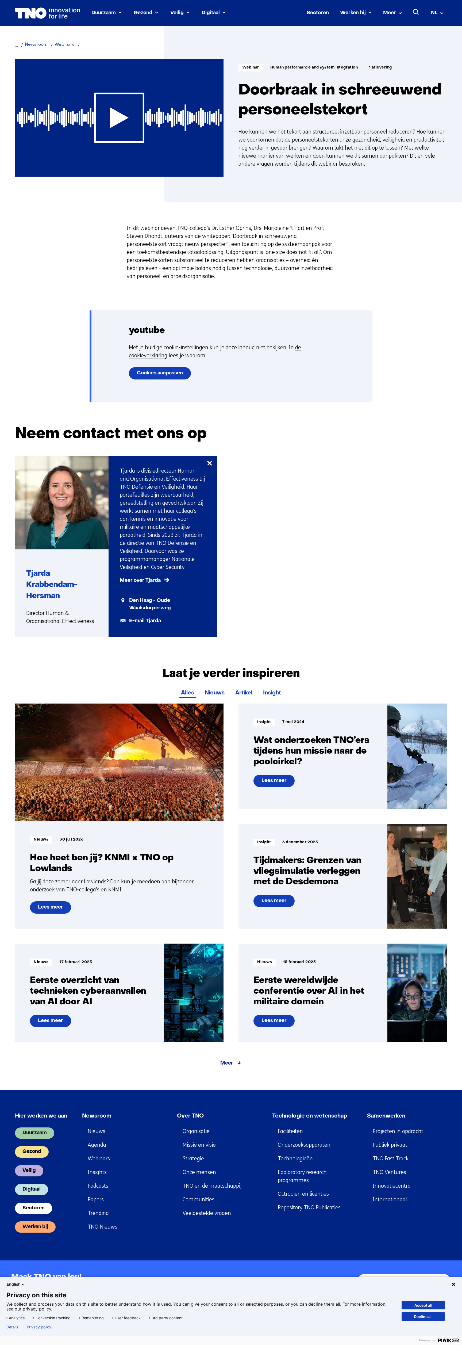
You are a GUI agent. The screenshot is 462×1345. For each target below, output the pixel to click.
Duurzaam (103, 13)
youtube (147, 330)
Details (12, 1327)
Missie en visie (199, 1145)
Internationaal (390, 1199)
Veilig (177, 13)
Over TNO (190, 1116)
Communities (198, 1199)
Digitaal (211, 13)
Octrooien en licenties (303, 1194)
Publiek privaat (390, 1145)
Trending (98, 1213)
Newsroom (96, 1116)
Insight (272, 693)
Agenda (97, 1145)
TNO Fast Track (391, 1159)
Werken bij (353, 13)
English (14, 1284)
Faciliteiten (290, 1131)
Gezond (143, 13)
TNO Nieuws (102, 1227)
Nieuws (215, 693)
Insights (97, 1172)
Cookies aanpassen (160, 373)
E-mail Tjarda (145, 621)
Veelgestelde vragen (207, 1213)
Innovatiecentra (392, 1186)
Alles (187, 693)
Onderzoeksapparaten (304, 1145)
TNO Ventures (389, 1172)
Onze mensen (199, 1172)
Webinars (99, 1159)
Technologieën (295, 1159)
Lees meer (50, 909)
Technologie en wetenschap (309, 1116)
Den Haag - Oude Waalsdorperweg (150, 604)
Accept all (423, 1305)
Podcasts (98, 1186)
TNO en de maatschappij (212, 1186)
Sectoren (318, 13)
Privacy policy (39, 1327)
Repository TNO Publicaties (309, 1208)
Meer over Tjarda (140, 580)
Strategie (193, 1159)
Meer (389, 13)
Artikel (243, 693)
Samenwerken (386, 1116)
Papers (96, 1199)
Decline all (423, 1316)
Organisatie (196, 1131)
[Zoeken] (416, 12)
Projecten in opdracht (398, 1131)
